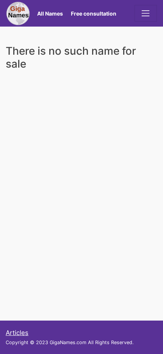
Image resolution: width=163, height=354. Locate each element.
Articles (17, 333)
